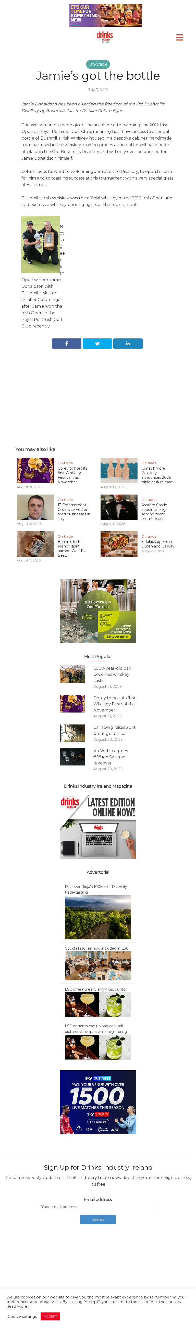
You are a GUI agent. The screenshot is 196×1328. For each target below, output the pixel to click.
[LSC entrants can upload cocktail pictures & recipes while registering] (98, 1047)
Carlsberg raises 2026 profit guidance (114, 730)
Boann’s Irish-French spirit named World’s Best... (71, 548)
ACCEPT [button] (50, 1316)
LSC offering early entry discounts (95, 989)
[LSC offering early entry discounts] (98, 1004)
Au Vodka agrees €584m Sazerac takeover (110, 756)
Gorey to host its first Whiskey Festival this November (72, 475)
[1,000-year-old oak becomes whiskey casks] (76, 674)
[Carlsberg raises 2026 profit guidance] (76, 733)
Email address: (98, 1199)
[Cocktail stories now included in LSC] (98, 965)
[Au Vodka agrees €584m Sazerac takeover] (76, 756)
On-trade (98, 64)
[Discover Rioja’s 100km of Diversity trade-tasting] (98, 917)
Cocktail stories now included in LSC (97, 948)
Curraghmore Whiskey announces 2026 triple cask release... (158, 475)
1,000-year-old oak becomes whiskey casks (112, 674)
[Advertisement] (98, 392)
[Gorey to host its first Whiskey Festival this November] (76, 704)
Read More (16, 1306)
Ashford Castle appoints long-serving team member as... (154, 512)
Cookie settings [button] (22, 1316)
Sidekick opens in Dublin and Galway (157, 544)
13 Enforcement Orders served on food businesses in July (74, 512)
